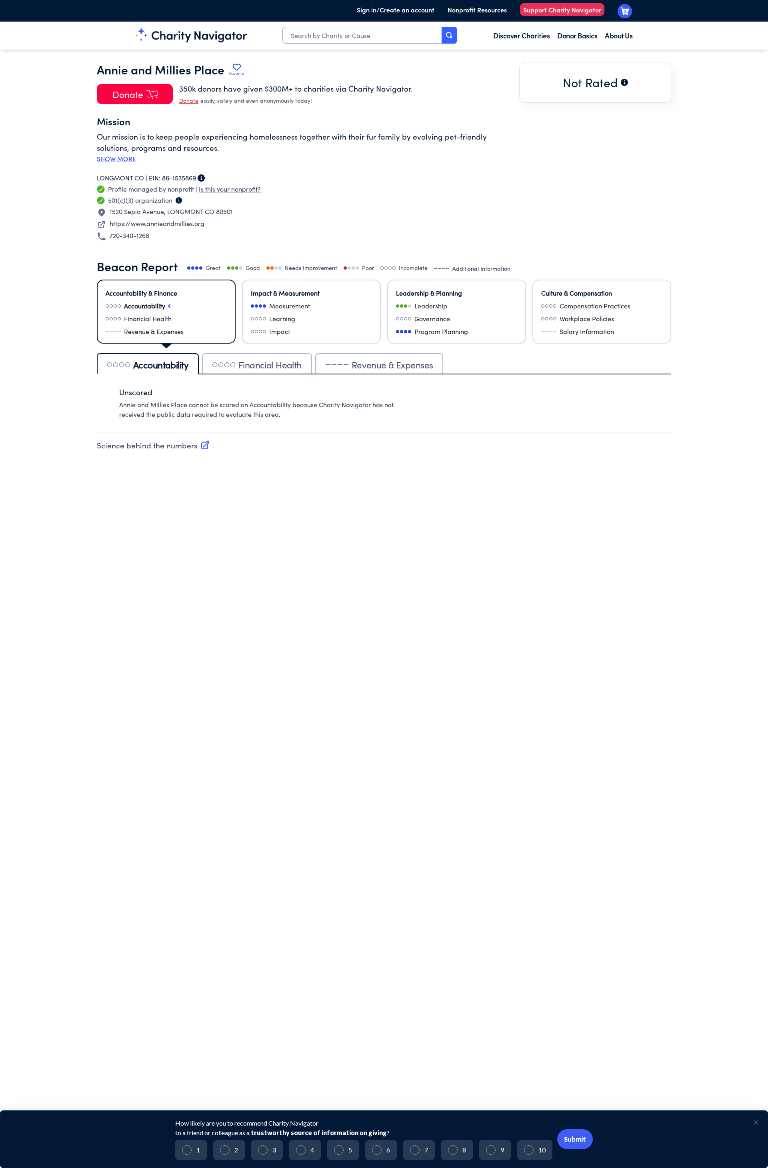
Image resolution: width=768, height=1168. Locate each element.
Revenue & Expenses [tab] (392, 364)
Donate (188, 100)
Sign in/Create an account (395, 9)
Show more (116, 159)
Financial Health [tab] (270, 364)
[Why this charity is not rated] (624, 82)
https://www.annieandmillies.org (157, 223)
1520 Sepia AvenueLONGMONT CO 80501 (171, 211)
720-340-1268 (129, 235)
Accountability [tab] (160, 364)
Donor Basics (577, 35)
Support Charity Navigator (562, 9)
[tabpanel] (384, 407)
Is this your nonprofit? (230, 189)
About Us (618, 35)
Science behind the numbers (147, 445)
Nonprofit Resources (477, 9)
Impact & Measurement (285, 293)
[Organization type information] (179, 200)
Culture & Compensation (576, 293)
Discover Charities (521, 35)
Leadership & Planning (429, 293)
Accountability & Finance (141, 293)
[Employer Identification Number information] (201, 178)
